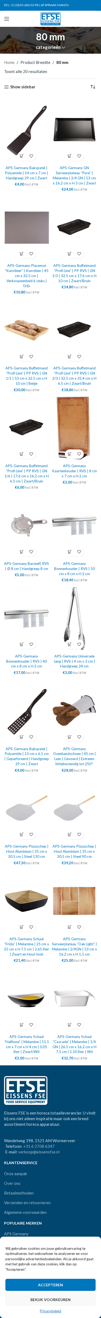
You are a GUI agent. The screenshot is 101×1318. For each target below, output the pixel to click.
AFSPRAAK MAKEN (55, 5)
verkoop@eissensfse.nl (39, 1151)
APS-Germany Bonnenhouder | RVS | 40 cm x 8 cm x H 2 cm (26, 661)
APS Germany (16, 1233)
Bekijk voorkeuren (50, 1299)
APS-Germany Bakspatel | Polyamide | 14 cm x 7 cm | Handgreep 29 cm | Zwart (26, 173)
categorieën (48, 47)
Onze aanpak (15, 1173)
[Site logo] (50, 18)
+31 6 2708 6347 (39, 1146)
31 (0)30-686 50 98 (25, 5)
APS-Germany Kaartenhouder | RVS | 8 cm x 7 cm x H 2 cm (74, 471)
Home (9, 62)
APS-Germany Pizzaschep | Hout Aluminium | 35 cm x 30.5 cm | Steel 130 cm (26, 851)
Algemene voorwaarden (25, 1212)
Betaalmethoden (19, 1192)
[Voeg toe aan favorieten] (31, 156)
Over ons (12, 1183)
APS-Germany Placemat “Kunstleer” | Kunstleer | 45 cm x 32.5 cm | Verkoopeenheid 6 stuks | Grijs (26, 275)
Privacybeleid (50, 1311)
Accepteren (50, 1285)
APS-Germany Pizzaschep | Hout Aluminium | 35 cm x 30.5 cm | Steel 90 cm (74, 851)
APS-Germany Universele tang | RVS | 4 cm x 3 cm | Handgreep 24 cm (74, 661)
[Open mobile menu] (6, 18)
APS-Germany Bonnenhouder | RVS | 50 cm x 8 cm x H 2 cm (74, 568)
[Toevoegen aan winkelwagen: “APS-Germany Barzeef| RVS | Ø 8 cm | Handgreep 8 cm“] (22, 552)
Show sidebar (22, 87)
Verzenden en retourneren (27, 1202)
